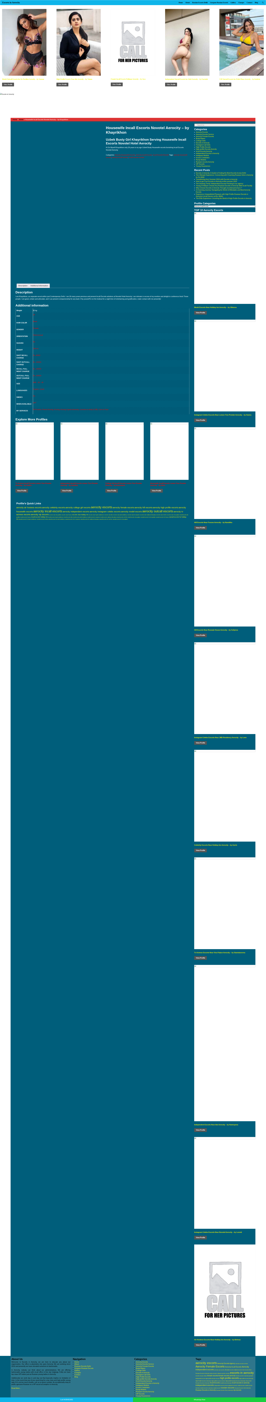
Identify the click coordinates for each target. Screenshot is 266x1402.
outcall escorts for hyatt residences (27, 519)
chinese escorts (221, 1373)
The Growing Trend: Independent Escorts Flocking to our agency (219, 183)
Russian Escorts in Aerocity (206, 1390)
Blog (256, 2)
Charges (241, 2)
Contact (249, 2)
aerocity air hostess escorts (29, 507)
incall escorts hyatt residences (56, 517)
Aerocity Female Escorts (205, 136)
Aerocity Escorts (202, 132)
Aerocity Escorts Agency (226, 1363)
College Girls (201, 141)
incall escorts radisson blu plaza (108, 517)
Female (36, 328)
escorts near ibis (108, 514)
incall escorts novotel (136, 157)
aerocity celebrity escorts (53, 507)
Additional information (39, 286)
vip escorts (237, 1390)
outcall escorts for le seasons (72, 519)
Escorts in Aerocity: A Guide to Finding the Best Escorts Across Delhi (221, 173)
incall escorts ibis (68, 517)
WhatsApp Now (199, 1400)
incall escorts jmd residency (80, 517)
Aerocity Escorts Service (205, 134)
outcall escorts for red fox (105, 519)
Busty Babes (200, 138)
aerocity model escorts (131, 511)
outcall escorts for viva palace (120, 519)
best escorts (245, 1369)
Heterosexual (38, 335)
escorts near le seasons (133, 514)
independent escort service (221, 1385)
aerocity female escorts (123, 507)
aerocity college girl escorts (78, 507)
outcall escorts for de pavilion (148, 517)
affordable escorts (229, 1369)
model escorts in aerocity (206, 1388)
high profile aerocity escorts (213, 1378)
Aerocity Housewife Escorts (125, 155)
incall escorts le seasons (93, 517)
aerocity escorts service (242, 1363)
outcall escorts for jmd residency (56, 519)
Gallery (233, 2)
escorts (228, 1373)
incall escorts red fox (122, 517)
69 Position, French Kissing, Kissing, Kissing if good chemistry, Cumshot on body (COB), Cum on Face (70, 409)
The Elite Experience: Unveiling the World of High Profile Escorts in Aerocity (224, 198)
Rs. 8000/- (37, 355)
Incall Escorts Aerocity (204, 151)
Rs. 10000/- (37, 362)
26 (34, 315)
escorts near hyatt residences (96, 514)
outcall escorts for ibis (42, 519)
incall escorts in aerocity (240, 1383)
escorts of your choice (201, 1375)
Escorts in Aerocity (11, 2)
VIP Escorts (200, 164)
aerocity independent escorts (76, 511)
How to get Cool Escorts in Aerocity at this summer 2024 (216, 181)
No (34, 342)
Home (181, 2)
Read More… (16, 1388)
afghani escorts (238, 1369)
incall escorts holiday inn (39, 517)
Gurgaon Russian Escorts (219, 2)
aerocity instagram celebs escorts (105, 511)
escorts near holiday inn (80, 515)
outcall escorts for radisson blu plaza (89, 519)
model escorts (241, 1385)
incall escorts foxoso (25, 517)
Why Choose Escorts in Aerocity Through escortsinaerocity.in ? (219, 188)
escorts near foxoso (67, 514)
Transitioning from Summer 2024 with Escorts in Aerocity (216, 179)
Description (23, 286)
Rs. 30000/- (37, 376)
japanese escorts (232, 1385)
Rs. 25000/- (37, 369)
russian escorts (227, 1388)
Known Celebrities (202, 158)
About (187, 2)
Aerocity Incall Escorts (144, 155)
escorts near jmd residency (120, 514)
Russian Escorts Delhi (200, 2)
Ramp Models (201, 160)
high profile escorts (229, 1378)
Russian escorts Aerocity (205, 162)
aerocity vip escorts (40, 514)
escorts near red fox (161, 514)
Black (35, 321)
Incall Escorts (215, 1383)
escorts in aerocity (242, 1372)
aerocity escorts (101, 507)
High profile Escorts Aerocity (206, 149)
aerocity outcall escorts (157, 511)
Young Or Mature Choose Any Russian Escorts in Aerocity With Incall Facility (224, 186)
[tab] (23, 286)
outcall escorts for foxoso (162, 517)
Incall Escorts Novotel (161, 155)
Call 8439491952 (66, 1400)
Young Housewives (203, 166)
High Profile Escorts (203, 147)
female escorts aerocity (226, 1375)
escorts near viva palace (173, 514)
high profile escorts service (218, 1380)
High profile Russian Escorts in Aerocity (235, 1380)
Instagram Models (202, 155)
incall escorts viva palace (134, 517)
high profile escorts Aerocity (246, 1378)
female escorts (212, 1375)
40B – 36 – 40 (38, 382)
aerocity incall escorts (120, 157)
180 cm (35, 348)
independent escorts (205, 1385)
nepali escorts (216, 1388)
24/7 (34, 403)
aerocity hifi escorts (143, 507)
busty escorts (213, 1373)
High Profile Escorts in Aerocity (203, 1380)
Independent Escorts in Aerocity (207, 153)
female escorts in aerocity (242, 1375)
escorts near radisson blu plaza (148, 514)
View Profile (8, 84)
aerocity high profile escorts (165, 507)
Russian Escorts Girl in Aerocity (243, 1388)
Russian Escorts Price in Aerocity (224, 1390)
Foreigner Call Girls (203, 145)
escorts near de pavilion (55, 514)
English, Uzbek (38, 389)
